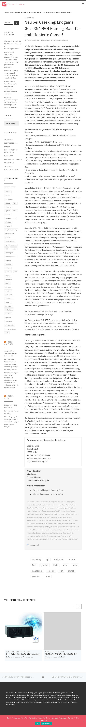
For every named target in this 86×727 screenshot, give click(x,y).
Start (6, 12)
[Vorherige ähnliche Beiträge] (73, 606)
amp (7, 188)
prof (15, 272)
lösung (13, 249)
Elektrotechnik (11, 143)
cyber (7, 211)
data (15, 211)
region (8, 275)
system (8, 317)
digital (7, 226)
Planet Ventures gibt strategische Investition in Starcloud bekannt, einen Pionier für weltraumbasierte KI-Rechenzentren (11, 380)
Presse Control (9, 343)
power (7, 272)
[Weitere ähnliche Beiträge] (79, 606)
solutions (9, 310)
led (6, 249)
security (8, 279)
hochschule (10, 241)
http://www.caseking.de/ (37, 461)
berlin (7, 195)
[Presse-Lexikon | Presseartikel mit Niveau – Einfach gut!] (13, 3)
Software (9, 306)
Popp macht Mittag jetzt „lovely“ (10, 406)
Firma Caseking (33, 40)
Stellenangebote (11, 170)
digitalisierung (11, 230)
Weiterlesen (46, 724)
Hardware (12, 12)
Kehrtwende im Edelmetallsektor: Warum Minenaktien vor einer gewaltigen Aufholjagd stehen (11, 364)
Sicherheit (8, 166)
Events (7, 146)
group (7, 237)
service (8, 291)
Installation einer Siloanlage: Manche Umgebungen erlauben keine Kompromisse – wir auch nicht (10, 87)
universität (9, 325)
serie (7, 283)
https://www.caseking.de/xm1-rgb (39, 314)
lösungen (9, 253)
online (7, 268)
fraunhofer (9, 234)
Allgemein (8, 140)
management (10, 256)
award (7, 192)
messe (8, 260)
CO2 (14, 203)
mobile (8, 264)
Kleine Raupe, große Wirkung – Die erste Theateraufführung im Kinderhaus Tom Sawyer (11, 422)
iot (6, 245)
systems (8, 321)
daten (7, 214)
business (9, 199)
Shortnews (9, 163)
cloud (7, 203)
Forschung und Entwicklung (11, 151)
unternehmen (10, 329)
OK (38, 724)
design (8, 222)
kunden (13, 245)
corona (8, 207)
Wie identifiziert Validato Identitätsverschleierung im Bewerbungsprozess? (12, 45)
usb (6, 333)
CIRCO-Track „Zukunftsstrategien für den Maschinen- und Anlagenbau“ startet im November (11, 102)
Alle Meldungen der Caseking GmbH (48, 494)
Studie (8, 314)
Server (8, 287)
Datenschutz (10, 218)
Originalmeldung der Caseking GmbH (48, 490)
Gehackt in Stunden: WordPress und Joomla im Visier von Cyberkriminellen (11, 74)
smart (7, 302)
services (8, 295)
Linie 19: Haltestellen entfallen (11, 412)
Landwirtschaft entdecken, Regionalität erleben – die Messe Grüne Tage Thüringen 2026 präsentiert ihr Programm (11, 59)
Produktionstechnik (13, 159)
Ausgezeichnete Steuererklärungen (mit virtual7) (10, 353)
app (13, 188)
